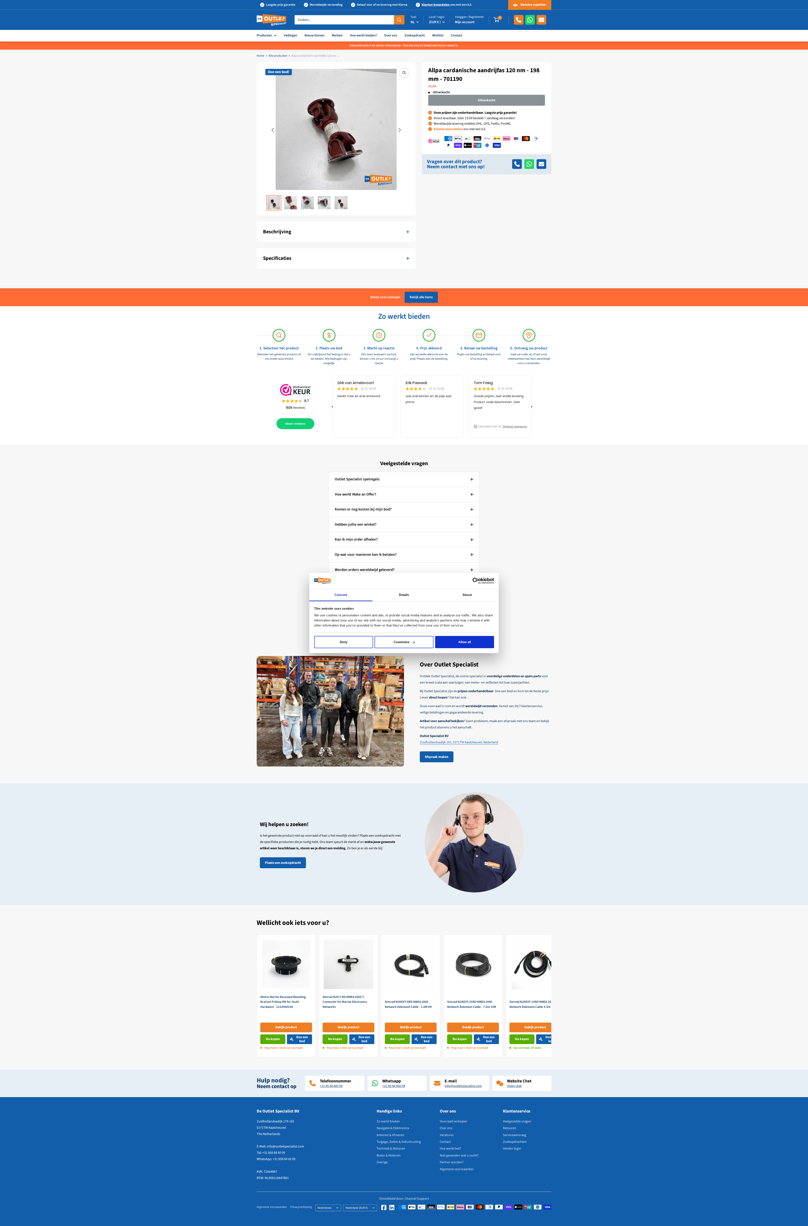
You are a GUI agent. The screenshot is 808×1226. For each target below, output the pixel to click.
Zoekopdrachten (515, 1141)
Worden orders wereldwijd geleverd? (365, 569)
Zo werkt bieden (388, 1121)
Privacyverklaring (301, 1207)
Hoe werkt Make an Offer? (355, 494)
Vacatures (447, 1135)
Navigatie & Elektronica (393, 1128)
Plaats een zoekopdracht (283, 862)
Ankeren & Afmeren (390, 1135)
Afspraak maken (436, 757)
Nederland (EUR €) (357, 1208)
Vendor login (512, 1148)
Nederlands (325, 1208)
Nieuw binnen (314, 35)
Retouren (509, 1128)
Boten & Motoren (389, 1155)
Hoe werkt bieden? (363, 35)
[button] (272, 130)
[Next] (551, 995)
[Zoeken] (399, 19)
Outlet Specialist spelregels (357, 479)
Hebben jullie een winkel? (355, 524)
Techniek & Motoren (391, 1148)
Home (260, 56)
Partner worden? (452, 1162)
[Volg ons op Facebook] (384, 1207)
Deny (343, 642)
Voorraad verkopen (453, 1121)
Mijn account (464, 22)
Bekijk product (286, 1027)
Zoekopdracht (414, 35)
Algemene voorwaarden (457, 1169)
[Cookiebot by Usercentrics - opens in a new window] (475, 581)
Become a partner (533, 4)
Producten (264, 35)
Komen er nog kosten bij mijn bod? (363, 509)
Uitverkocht (486, 100)
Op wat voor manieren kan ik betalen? (366, 554)
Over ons (390, 35)
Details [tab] (404, 595)
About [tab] (467, 595)
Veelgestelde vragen (517, 1121)
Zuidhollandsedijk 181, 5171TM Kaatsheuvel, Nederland (459, 742)
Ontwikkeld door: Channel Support (404, 1198)
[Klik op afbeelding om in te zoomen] (404, 72)
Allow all (464, 642)
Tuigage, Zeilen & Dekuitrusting (399, 1141)
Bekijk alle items (421, 297)
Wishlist (438, 35)
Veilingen (290, 35)
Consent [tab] (341, 595)
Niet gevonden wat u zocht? (459, 1155)
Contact (456, 35)
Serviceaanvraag (514, 1135)
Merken (337, 35)
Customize (401, 642)
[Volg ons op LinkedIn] (392, 1207)
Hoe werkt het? (450, 1148)
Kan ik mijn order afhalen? (356, 539)
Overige (382, 1162)
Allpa (432, 86)
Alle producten (277, 56)
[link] (286, 996)
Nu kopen (273, 1039)
